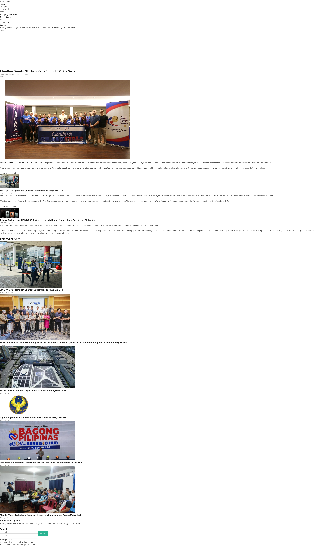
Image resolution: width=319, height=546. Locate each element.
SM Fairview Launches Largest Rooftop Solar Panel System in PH (33, 390)
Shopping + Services (8, 14)
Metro (5, 1)
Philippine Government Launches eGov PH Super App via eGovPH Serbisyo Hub (41, 462)
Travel (2, 19)
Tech (2, 12)
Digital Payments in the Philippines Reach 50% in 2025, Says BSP (33, 417)
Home (2, 4)
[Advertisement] (159, 50)
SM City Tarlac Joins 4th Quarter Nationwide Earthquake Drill (31, 289)
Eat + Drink (4, 9)
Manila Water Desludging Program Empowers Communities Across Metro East (40, 515)
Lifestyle (3, 6)
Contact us (4, 22)
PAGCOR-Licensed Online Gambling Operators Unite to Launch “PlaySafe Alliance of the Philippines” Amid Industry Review (63, 342)
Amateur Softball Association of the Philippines (19, 163)
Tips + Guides (5, 17)
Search (3, 25)
